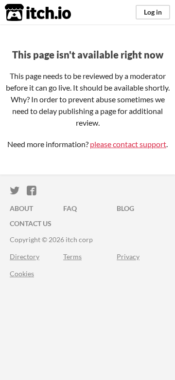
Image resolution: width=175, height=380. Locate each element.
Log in (153, 12)
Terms (72, 256)
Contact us (31, 223)
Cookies (22, 273)
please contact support (128, 144)
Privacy (128, 256)
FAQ (70, 208)
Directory (24, 256)
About (21, 208)
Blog (125, 208)
